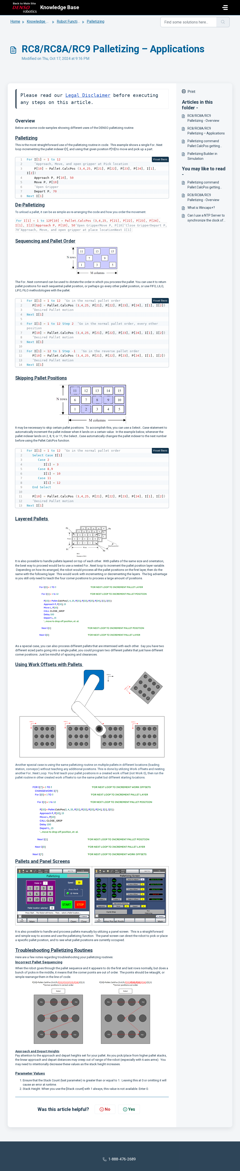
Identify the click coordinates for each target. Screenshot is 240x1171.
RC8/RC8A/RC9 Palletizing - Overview (203, 118)
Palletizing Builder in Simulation (202, 156)
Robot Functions (70, 21)
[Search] (223, 22)
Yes (131, 1109)
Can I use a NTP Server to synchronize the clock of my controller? (206, 218)
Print (191, 91)
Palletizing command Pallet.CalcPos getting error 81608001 (204, 144)
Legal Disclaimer (87, 95)
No (107, 1109)
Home (15, 21)
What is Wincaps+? (201, 208)
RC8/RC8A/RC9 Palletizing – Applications (206, 130)
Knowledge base (40, 21)
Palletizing (95, 21)
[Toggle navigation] (225, 7)
